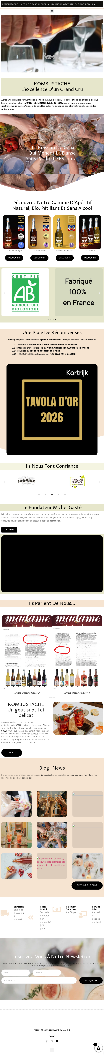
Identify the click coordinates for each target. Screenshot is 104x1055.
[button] (52, 11)
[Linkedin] (57, 1041)
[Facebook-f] (47, 1041)
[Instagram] (52, 1041)
